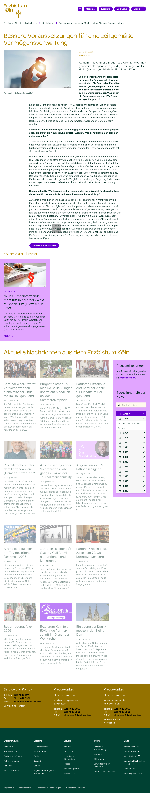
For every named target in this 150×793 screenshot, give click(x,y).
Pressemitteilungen (130, 366)
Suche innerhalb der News (130, 394)
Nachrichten (48, 23)
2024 (126, 437)
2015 (125, 481)
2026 (125, 418)
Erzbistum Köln (11, 741)
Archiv (127, 413)
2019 (125, 461)
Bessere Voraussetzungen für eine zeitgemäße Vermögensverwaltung (91, 23)
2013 (125, 490)
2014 (125, 486)
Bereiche (38, 741)
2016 (125, 476)
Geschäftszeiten (64, 695)
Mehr (7, 335)
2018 (125, 466)
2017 (125, 471)
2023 (125, 442)
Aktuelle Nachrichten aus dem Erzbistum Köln (66, 352)
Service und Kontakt (18, 689)
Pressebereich (127, 377)
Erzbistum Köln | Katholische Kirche (20, 23)
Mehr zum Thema (20, 254)
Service (67, 741)
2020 (125, 457)
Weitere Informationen (44, 245)
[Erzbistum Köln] (15, 11)
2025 (125, 432)
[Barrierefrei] (80, 9)
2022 (125, 447)
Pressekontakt (64, 689)
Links (126, 741)
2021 (125, 452)
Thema (97, 741)
